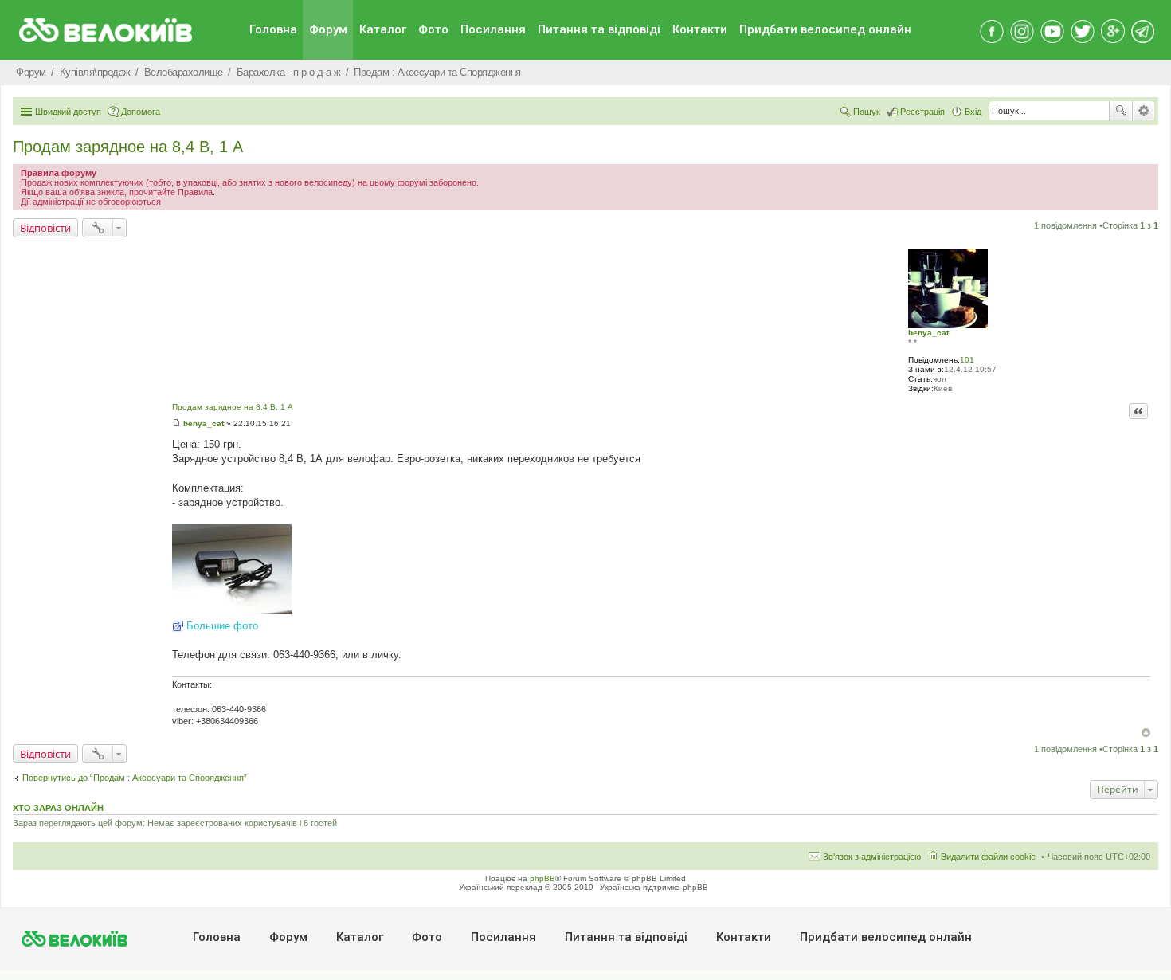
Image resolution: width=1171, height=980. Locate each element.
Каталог (382, 29)
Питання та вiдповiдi (599, 29)
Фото (433, 29)
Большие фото (222, 626)
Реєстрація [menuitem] (922, 111)
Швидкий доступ (68, 111)
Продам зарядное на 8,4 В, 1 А (128, 146)
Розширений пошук (1143, 110)
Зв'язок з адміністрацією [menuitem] (872, 856)
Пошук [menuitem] (866, 111)
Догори (1146, 732)
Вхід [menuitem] (973, 111)
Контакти (699, 29)
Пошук (1121, 110)
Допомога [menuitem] (140, 111)
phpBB (542, 878)
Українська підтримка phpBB (654, 887)
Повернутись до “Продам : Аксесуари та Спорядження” (134, 777)
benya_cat (928, 332)
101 (967, 359)
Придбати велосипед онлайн (825, 29)
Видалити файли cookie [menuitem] (988, 856)
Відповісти (45, 228)
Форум (328, 29)
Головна (273, 29)
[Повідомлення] (176, 423)
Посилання (493, 29)
